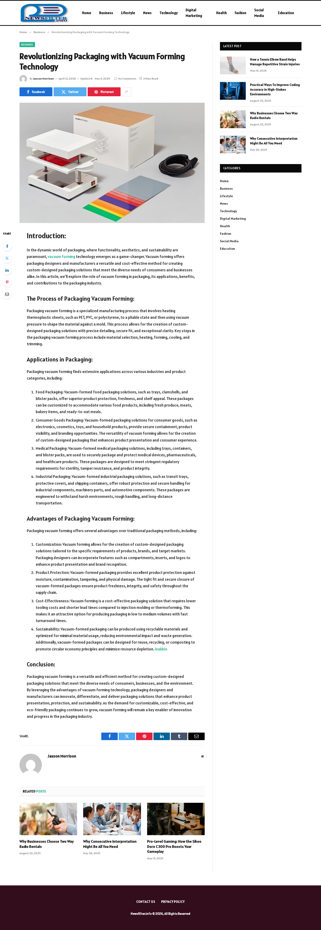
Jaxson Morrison (43, 78)
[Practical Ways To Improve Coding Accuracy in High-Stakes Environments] (233, 91)
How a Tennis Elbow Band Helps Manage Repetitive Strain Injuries (275, 61)
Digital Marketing (194, 13)
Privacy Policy (173, 902)
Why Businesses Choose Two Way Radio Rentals (47, 844)
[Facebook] (7, 246)
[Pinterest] (7, 282)
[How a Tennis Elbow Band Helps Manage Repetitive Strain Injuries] (233, 65)
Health (221, 13)
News (147, 13)
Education (286, 13)
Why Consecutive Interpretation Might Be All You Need (110, 844)
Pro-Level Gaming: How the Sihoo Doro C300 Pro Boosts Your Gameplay (174, 846)
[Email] (7, 294)
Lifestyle (128, 13)
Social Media (259, 13)
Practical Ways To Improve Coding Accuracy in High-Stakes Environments (275, 89)
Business (106, 13)
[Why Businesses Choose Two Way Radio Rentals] (48, 819)
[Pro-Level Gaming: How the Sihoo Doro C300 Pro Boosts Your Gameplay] (176, 819)
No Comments (127, 78)
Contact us (145, 902)
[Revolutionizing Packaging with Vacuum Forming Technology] (112, 162)
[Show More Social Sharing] (126, 91)
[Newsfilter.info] (45, 13)
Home (86, 13)
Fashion (240, 13)
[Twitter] (7, 258)
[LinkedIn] (7, 270)
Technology (169, 13)
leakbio (161, 649)
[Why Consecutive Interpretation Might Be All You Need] (112, 819)
